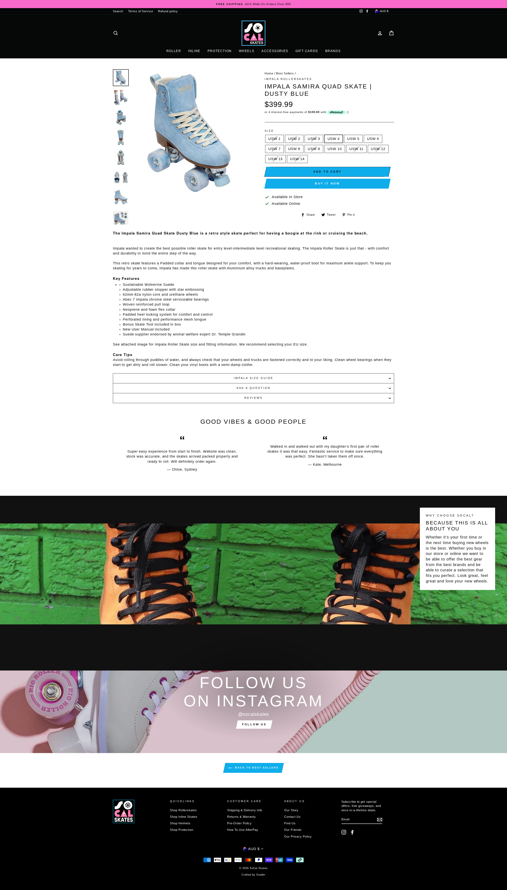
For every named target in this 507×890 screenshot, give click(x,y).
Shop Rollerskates (183, 810)
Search (118, 11)
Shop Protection (181, 829)
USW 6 (373, 139)
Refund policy (168, 11)
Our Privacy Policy (298, 836)
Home (269, 73)
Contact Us (292, 816)
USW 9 (314, 149)
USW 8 (294, 149)
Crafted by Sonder (253, 874)
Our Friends (293, 829)
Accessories (274, 51)
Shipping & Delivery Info (244, 810)
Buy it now (327, 183)
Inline (194, 51)
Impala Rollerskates (288, 79)
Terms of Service (140, 11)
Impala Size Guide (254, 378)
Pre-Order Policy (239, 823)
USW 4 (334, 139)
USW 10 (335, 149)
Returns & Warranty (241, 816)
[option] (253, 4)
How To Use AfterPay (242, 829)
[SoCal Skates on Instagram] (343, 832)
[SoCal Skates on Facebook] (352, 832)
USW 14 (297, 159)
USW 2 (294, 139)
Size (269, 130)
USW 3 (314, 139)
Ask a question (253, 388)
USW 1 (274, 139)
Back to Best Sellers (256, 767)
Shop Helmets (180, 823)
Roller (173, 51)
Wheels (246, 51)
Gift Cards (306, 51)
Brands (333, 51)
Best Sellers (285, 73)
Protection (220, 51)
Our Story (291, 810)
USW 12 (378, 149)
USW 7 (274, 149)
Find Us (289, 823)
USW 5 (353, 139)
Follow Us (254, 724)
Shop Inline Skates (183, 816)
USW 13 (275, 159)
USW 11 (356, 149)
